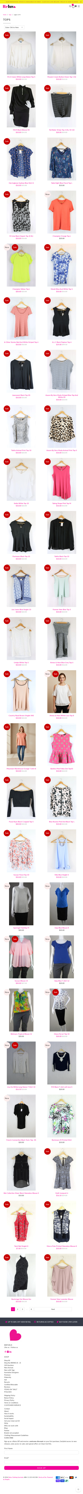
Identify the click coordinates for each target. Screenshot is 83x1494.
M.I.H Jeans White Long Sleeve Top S (21, 77)
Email (6, 1458)
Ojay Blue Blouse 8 (62, 928)
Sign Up (41, 1468)
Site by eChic (42, 1477)
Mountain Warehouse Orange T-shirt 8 (21, 769)
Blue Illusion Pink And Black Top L (61, 822)
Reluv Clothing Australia (15, 1477)
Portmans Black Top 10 (21, 556)
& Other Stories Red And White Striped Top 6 (21, 342)
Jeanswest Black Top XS (21, 395)
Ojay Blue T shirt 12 (61, 981)
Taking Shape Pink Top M (61, 503)
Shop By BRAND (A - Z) (12, 1363)
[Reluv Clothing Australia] (35, 6)
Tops (10, 14)
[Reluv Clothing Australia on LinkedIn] (10, 1352)
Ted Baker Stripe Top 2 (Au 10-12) (61, 130)
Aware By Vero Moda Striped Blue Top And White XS (61, 396)
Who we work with (11, 1426)
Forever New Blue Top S (62, 609)
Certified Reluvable (11, 1384)
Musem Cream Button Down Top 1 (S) (61, 77)
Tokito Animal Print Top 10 (21, 450)
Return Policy (9, 1398)
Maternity (7, 1377)
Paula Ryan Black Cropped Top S (21, 822)
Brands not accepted (11, 1433)
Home (4, 14)
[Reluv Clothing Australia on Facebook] (5, 1352)
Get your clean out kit (12, 1421)
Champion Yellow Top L (21, 289)
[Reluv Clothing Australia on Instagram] (8, 1352)
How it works (9, 1413)
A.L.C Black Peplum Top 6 (61, 342)
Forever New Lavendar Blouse (61, 1299)
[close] (81, 2)
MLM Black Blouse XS (21, 130)
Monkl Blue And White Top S (62, 289)
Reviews (7, 1387)
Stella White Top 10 (21, 503)
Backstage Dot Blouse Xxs (21, 1299)
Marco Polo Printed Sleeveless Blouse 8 (62, 1246)
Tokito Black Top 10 (61, 556)
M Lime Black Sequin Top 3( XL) (21, 236)
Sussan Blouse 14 (21, 981)
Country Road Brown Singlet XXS (21, 715)
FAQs (6, 1423)
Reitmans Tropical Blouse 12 (21, 1034)
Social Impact (9, 1418)
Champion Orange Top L (62, 236)
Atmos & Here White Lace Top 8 (62, 715)
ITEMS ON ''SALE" (10, 1389)
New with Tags (9, 1370)
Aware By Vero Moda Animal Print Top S (61, 450)
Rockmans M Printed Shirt (62, 1140)
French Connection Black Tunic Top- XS (21, 1140)
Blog (6, 1428)
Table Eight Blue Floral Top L (61, 183)
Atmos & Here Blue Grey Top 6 (61, 662)
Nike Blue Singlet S (62, 875)
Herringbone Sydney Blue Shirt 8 (21, 183)
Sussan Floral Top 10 (21, 875)
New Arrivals (8, 1368)
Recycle (7, 1382)
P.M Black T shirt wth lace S (61, 1087)
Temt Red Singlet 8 (21, 1246)
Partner (6, 1430)
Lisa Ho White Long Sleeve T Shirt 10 (21, 1087)
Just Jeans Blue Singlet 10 (21, 609)
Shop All (7, 1360)
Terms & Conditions (11, 1403)
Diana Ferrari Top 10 (61, 1034)
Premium (7, 1375)
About (6, 1411)
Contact (7, 1409)
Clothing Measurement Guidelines (16, 1435)
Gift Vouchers (9, 1365)
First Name (8, 1448)
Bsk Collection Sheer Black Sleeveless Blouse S (21, 1193)
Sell (5, 1380)
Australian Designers (11, 1372)
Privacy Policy (9, 1400)
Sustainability (9, 1416)
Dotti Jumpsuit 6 (61, 1193)
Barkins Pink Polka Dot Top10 (61, 769)
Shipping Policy (9, 1395)
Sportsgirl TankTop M (21, 928)
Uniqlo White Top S (21, 662)
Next (53, 1309)
